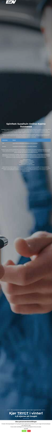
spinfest (40, 129)
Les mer (26, 428)
